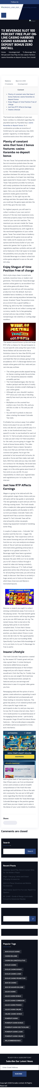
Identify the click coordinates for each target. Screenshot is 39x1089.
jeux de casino (10, 983)
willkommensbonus (13, 1040)
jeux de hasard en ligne (14, 987)
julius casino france (13, 1005)
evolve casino (10, 965)
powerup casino (11, 1018)
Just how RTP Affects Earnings (19, 107)
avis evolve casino (12, 951)
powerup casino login (13, 1032)
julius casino (10, 992)
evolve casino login (13, 974)
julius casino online (13, 1009)
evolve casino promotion (15, 978)
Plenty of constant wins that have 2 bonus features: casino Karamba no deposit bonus (21, 96)
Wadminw (8, 81)
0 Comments (9, 84)
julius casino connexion (14, 1000)
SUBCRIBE (18, 1074)
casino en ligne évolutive (15, 960)
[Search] (32, 918)
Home (3, 52)
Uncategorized (14, 52)
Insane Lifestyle (14, 110)
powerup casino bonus (14, 1023)
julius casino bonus (13, 996)
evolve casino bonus (13, 969)
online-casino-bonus (13, 1014)
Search (6, 843)
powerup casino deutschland (17, 1027)
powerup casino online (14, 1036)
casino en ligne (11, 956)
